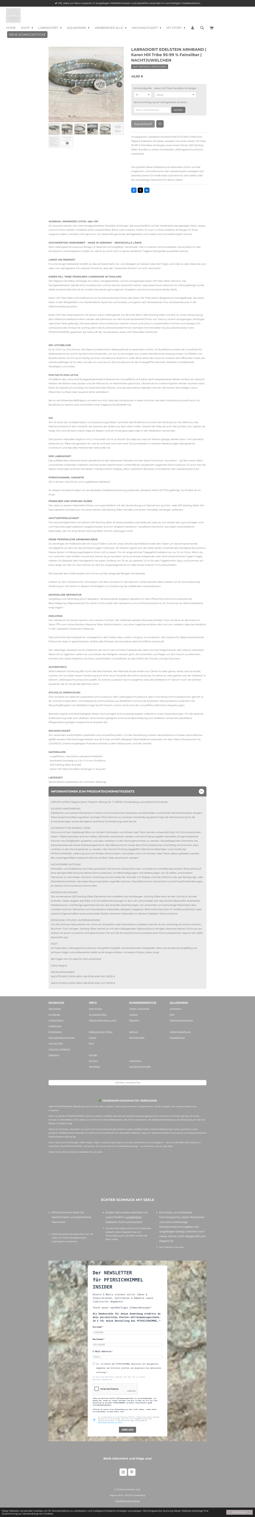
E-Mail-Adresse (102, 1351)
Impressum (176, 1008)
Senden (178, 110)
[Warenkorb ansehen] (211, 27)
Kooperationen (177, 1037)
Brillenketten (55, 1032)
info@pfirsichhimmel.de (127, 1501)
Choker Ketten (56, 1020)
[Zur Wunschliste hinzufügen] (160, 124)
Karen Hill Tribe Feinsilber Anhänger (175, 88)
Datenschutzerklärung (181, 1020)
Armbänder (54, 1014)
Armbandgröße (143, 88)
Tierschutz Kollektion (59, 1049)
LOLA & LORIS (56, 1043)
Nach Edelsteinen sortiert (62, 1037)
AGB (172, 1014)
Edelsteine (54, 1055)
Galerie (92, 1037)
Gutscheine (135, 1060)
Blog (91, 1043)
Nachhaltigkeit (136, 1037)
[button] (54, 129)
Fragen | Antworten (139, 1008)
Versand (133, 1014)
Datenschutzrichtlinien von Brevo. (110, 1422)
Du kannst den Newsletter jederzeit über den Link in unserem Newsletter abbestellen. (119, 1378)
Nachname (98, 1339)
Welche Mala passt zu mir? (103, 1020)
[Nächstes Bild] (119, 84)
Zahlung (133, 1032)
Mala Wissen (95, 1008)
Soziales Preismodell (140, 1066)
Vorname (97, 1327)
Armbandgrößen (98, 1014)
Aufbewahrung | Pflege (100, 1032)
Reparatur (134, 1020)
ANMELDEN (127, 1429)
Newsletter (94, 1066)
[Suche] (202, 27)
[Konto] (193, 27)
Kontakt (93, 1055)
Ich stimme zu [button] (239, 1512)
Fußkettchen (55, 1026)
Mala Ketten (55, 1008)
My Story (93, 1060)
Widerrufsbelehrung (180, 1032)
